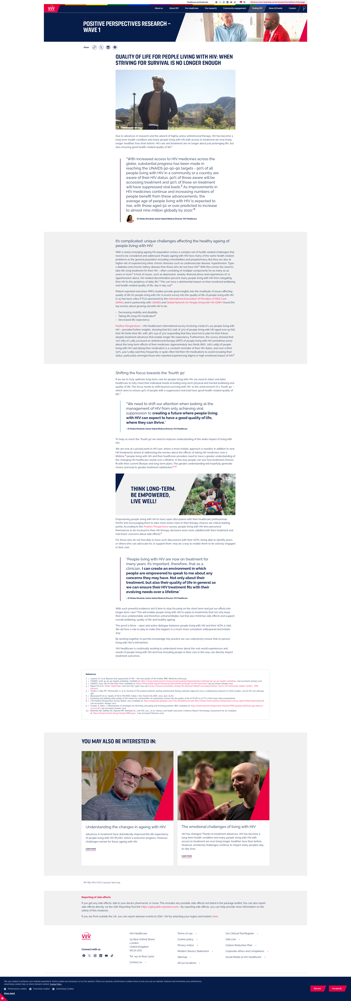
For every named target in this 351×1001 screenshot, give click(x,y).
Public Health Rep (113, 686)
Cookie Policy (56, 984)
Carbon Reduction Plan (239, 945)
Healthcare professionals (197, 2)
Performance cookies (17, 989)
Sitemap (182, 957)
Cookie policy (185, 939)
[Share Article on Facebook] (115, 47)
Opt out (317, 988)
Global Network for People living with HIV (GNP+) (195, 302)
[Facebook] (84, 955)
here (215, 916)
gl (244, 2)
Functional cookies (41, 989)
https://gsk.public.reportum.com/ (160, 906)
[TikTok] (112, 955)
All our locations (187, 962)
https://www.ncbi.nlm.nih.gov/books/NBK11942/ (114, 713)
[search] (304, 8)
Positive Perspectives (128, 325)
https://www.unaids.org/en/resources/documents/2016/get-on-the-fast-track (171, 683)
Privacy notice (186, 945)
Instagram (223, 2)
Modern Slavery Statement (193, 951)
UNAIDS (156, 302)
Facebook (216, 2)
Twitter (220, 2)
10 (175, 466)
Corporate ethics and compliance (245, 951)
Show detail (9, 993)
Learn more (91, 849)
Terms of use (185, 933)
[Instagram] (95, 955)
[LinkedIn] (100, 955)
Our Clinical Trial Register (240, 933)
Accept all (336, 988)
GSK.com (231, 939)
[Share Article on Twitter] (101, 47)
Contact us (136, 962)
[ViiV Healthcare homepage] (50, 8)
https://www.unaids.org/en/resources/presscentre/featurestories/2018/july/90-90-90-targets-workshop (188, 681)
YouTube (231, 2)
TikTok (234, 2)
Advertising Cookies (65, 989)
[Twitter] (89, 955)
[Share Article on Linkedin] (108, 47)
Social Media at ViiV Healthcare (243, 957)
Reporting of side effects (96, 897)
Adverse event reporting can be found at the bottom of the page (277, 2)
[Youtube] (106, 955)
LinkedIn (227, 2)
